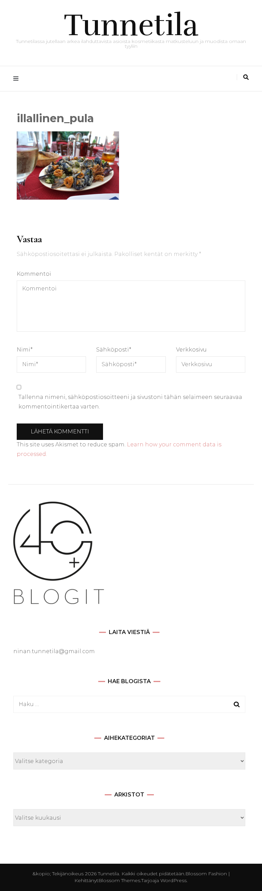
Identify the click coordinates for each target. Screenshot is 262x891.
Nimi (25, 349)
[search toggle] (246, 77)
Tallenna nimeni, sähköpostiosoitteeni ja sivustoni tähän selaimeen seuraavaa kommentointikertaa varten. (130, 402)
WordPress (173, 880)
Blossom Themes (119, 880)
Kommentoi (34, 274)
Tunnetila (131, 25)
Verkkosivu (191, 349)
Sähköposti (113, 349)
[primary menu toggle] (17, 78)
